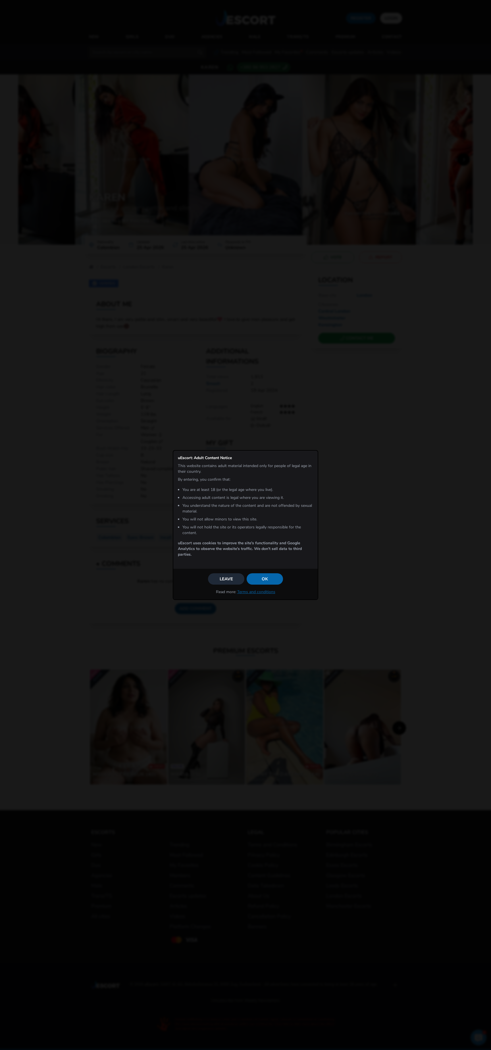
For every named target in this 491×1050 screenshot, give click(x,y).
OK (265, 579)
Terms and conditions (256, 592)
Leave (226, 579)
